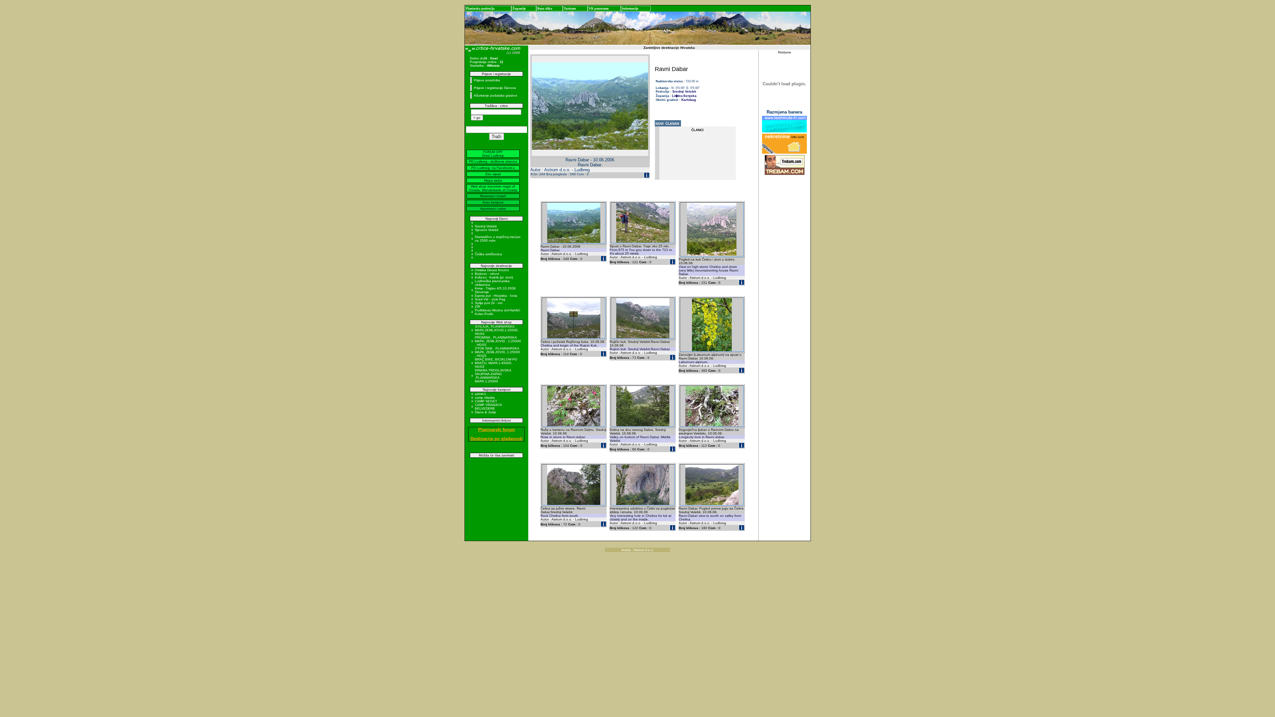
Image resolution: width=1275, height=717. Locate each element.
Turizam (570, 8)
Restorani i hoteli (493, 196)
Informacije (630, 8)
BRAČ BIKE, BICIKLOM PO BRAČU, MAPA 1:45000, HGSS (496, 363)
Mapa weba (493, 180)
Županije (519, 8)
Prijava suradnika (487, 80)
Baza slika (544, 8)
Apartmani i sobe (493, 208)
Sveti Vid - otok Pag (490, 299)
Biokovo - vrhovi (487, 274)
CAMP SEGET (486, 401)
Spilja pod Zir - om (488, 303)
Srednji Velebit (486, 226)
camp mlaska (485, 397)
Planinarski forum (496, 429)
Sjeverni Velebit (486, 230)
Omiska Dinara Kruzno (492, 270)
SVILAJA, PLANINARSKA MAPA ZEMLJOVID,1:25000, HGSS (497, 330)
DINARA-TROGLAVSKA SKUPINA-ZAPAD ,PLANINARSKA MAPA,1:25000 (493, 375)
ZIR (477, 306)
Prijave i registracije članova (495, 88)
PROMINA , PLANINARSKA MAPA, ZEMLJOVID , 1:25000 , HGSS (498, 341)
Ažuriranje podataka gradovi (495, 95)
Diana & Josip (485, 412)
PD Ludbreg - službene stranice (493, 161)
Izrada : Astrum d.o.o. (637, 550)
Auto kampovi (492, 202)
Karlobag (688, 100)
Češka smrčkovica (488, 254)
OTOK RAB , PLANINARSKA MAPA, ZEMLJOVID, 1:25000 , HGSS (497, 352)
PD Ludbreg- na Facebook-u (493, 168)
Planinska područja (480, 8)
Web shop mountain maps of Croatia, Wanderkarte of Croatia (493, 188)
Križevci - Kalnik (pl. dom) (494, 277)
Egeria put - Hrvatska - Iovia (496, 295)
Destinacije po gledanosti (496, 438)
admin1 (480, 394)
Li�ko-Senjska (684, 96)
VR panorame (599, 8)
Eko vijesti (493, 174)
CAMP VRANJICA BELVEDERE (488, 406)
